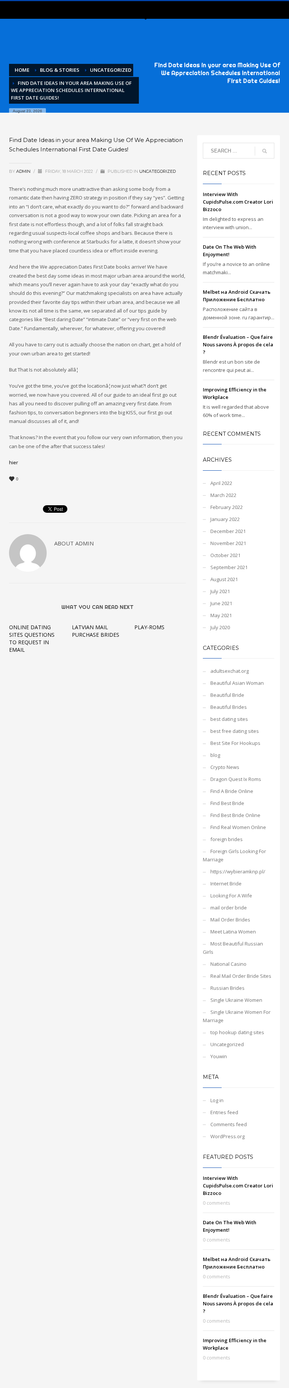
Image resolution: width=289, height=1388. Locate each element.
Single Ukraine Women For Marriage (237, 1016)
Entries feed (224, 1112)
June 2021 (221, 603)
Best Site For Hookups (235, 743)
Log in (217, 1100)
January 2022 (225, 519)
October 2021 (225, 555)
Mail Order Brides (230, 919)
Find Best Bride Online (235, 815)
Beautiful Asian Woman (237, 683)
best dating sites (229, 719)
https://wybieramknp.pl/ (237, 871)
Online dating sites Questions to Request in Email (32, 638)
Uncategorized (157, 171)
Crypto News (224, 767)
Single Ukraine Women (236, 1000)
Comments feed (228, 1124)
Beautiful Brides (228, 707)
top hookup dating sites (237, 1032)
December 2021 (228, 531)
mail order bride (228, 907)
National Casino (228, 964)
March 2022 (223, 495)
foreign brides (226, 839)
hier (13, 462)
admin (24, 171)
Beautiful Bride (227, 695)
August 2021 (224, 579)
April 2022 (221, 483)
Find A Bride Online (231, 791)
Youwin (218, 1056)
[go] (264, 151)
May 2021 (221, 615)
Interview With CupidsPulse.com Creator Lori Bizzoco (238, 202)
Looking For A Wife (231, 895)
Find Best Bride (227, 803)
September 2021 (229, 567)
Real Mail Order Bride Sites (240, 976)
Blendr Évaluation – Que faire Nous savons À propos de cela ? (238, 344)
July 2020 (220, 627)
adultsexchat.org (229, 671)
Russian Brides (227, 988)
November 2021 (228, 543)
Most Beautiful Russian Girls (233, 947)
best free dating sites (234, 731)
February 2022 (226, 507)
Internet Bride (226, 883)
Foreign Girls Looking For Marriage (234, 855)
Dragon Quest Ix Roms (235, 779)
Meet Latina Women (233, 931)
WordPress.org (227, 1136)
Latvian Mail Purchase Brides (95, 631)
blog (215, 755)
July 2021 (220, 591)
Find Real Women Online (238, 827)
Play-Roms (149, 627)
